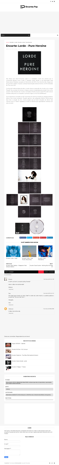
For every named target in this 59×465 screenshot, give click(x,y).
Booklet (12, 42)
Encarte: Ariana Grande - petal (19, 361)
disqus (46, 271)
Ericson (10, 279)
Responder (11, 289)
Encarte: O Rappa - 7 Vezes (19, 367)
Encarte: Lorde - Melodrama (42, 259)
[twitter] (52, 1)
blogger (41, 271)
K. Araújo (7, 379)
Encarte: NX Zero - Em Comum (20, 349)
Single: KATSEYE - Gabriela (18, 343)
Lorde (15, 42)
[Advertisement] (29, 22)
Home (7, 42)
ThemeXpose (11, 463)
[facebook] (50, 1)
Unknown (10, 309)
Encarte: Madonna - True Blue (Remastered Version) (25, 355)
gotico (7, 386)
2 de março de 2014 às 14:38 (49, 279)
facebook (51, 271)
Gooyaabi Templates (25, 463)
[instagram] (54, 1)
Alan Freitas (8, 398)
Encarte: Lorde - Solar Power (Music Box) (27, 259)
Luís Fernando (8, 392)
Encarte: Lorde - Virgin (11, 258)
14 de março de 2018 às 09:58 (48, 308)
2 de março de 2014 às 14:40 (48, 293)
